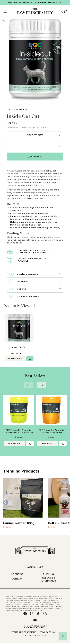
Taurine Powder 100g (18, 523)
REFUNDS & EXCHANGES (48, 579)
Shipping (23, 127)
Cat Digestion (19, 110)
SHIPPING (48, 574)
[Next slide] (41, 385)
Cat (9, 110)
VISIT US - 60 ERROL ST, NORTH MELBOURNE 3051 (35, 3)
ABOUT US (17, 574)
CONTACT (17, 579)
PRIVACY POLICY (49, 632)
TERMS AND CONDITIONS (25, 632)
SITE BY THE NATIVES (35, 636)
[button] (65, 11)
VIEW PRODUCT (15, 359)
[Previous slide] (28, 385)
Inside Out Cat (19, 348)
